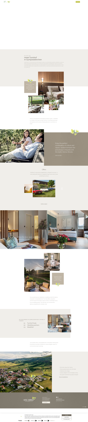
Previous (4, 24)
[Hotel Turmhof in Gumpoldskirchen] (6, 3)
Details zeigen (52, 420)
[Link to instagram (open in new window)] (57, 399)
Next (83, 24)
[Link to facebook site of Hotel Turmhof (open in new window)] (56, 399)
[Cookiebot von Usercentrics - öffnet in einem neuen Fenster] (20, 420)
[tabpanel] (37, 277)
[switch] (36, 420)
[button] (58, 155)
